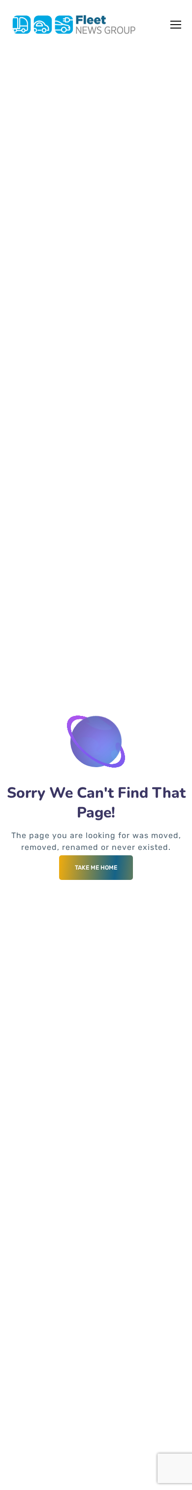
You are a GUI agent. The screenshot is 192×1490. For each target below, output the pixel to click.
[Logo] (74, 24)
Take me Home (96, 867)
